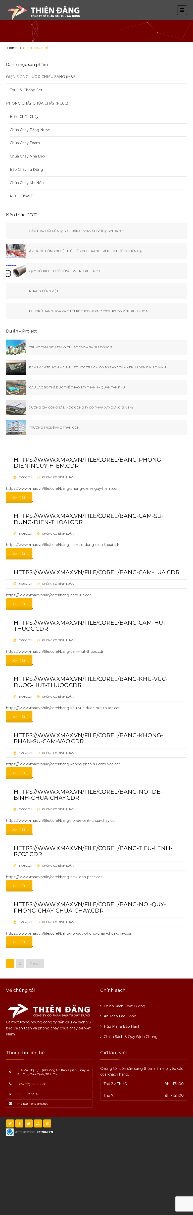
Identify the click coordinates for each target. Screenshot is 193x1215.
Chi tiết (19, 497)
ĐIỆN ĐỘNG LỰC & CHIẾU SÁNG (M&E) (41, 76)
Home (12, 48)
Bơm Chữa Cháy (24, 116)
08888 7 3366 (27, 1094)
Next (34, 963)
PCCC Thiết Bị (22, 196)
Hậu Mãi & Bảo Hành (122, 1026)
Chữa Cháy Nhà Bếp (27, 156)
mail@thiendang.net (32, 1103)
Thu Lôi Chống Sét (26, 90)
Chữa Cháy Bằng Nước (30, 130)
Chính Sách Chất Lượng (124, 1006)
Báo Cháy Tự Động (26, 169)
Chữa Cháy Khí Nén (27, 183)
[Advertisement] (101, 1175)
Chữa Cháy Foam (25, 143)
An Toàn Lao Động (120, 1016)
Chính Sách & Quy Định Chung (131, 1036)
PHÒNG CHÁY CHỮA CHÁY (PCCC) (37, 103)
